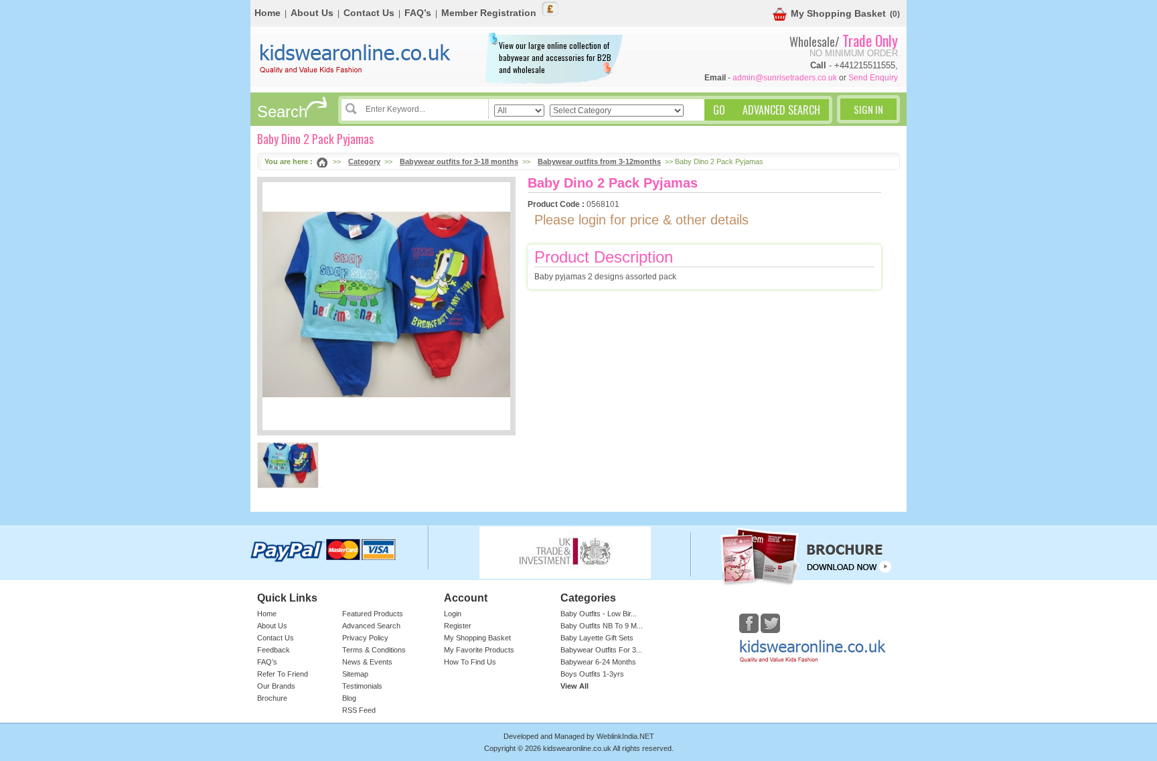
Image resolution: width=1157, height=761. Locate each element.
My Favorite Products (479, 650)
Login (452, 614)
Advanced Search (371, 626)
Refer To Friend (282, 674)
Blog (349, 698)
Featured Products (372, 614)
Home (267, 12)
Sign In (868, 109)
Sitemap (355, 674)
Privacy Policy (365, 638)
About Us (312, 12)
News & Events (367, 662)
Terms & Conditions (374, 650)
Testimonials (362, 686)
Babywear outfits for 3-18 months (459, 161)
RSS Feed (359, 710)
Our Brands (276, 686)
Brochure (272, 698)
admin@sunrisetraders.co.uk (784, 77)
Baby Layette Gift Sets (596, 638)
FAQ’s (417, 12)
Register (457, 626)
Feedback (273, 650)
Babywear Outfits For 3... (601, 650)
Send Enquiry (873, 77)
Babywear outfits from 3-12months (599, 161)
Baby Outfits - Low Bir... (598, 614)
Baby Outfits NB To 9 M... (601, 626)
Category (364, 161)
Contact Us (368, 12)
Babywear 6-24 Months (598, 662)
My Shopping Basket (838, 13)
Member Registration (488, 12)
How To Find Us (470, 662)
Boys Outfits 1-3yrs (592, 674)
